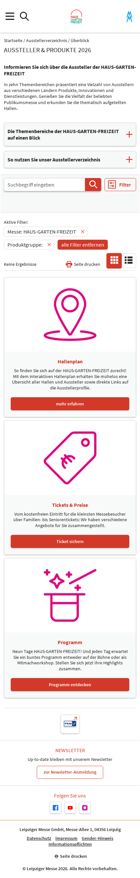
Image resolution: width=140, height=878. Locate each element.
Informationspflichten (70, 844)
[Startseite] (76, 16)
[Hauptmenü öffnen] (9, 16)
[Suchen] (93, 184)
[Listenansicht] (128, 260)
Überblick (80, 40)
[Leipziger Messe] (129, 16)
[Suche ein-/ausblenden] (24, 16)
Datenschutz (39, 838)
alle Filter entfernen (82, 244)
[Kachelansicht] (114, 260)
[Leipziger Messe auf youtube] (70, 807)
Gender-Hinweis (97, 838)
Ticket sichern (70, 541)
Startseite (13, 40)
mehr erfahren (70, 404)
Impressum (66, 838)
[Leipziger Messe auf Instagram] (85, 807)
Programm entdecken (70, 685)
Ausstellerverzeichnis (46, 40)
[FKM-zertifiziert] (70, 724)
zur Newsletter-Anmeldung (70, 772)
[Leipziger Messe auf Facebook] (55, 807)
